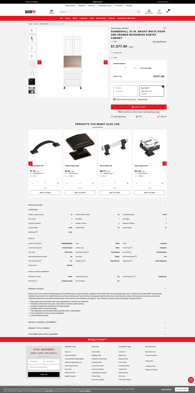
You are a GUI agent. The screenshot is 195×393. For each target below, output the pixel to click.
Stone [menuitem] (67, 18)
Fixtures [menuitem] (111, 18)
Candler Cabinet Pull (36, 166)
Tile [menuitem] (61, 18)
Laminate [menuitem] (83, 18)
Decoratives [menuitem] (101, 18)
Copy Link (163, 116)
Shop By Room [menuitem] (70, 5)
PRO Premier (123, 362)
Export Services (123, 372)
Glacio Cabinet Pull (106, 166)
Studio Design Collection (119, 28)
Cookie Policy (49, 391)
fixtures (36, 24)
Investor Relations (70, 355)
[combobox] (100, 11)
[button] (51, 11)
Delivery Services (70, 372)
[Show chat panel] (191, 380)
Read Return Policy (154, 112)
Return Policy (96, 352)
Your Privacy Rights (98, 379)
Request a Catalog (151, 370)
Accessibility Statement (99, 372)
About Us (68, 352)
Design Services (123, 359)
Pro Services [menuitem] (119, 5)
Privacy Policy (96, 376)
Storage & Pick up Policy (99, 359)
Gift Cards (122, 376)
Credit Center (123, 369)
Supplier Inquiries (70, 376)
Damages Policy (97, 362)
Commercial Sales (124, 366)
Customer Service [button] (162, 2)
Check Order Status (125, 379)
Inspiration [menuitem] (81, 5)
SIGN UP (43, 374)
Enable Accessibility (31, 2)
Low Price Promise (97, 366)
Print (140, 116)
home (30, 24)
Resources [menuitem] (91, 5)
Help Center (122, 355)
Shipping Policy (96, 355)
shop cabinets (44, 24)
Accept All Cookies (181, 389)
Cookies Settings (166, 389)
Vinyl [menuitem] (92, 18)
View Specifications (160, 42)
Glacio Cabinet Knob (141, 166)
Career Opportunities (71, 366)
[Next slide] (106, 62)
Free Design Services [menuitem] (105, 5)
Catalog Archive (150, 366)
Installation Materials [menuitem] (126, 18)
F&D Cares (68, 369)
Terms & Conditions (98, 369)
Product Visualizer (151, 355)
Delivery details (142, 99)
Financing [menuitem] (129, 5)
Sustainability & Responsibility (74, 359)
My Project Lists (150, 352)
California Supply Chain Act (73, 362)
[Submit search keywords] (138, 11)
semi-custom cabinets (57, 24)
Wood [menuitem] (75, 18)
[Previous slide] (39, 62)
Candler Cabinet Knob (72, 166)
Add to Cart (140, 107)
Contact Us (122, 352)
